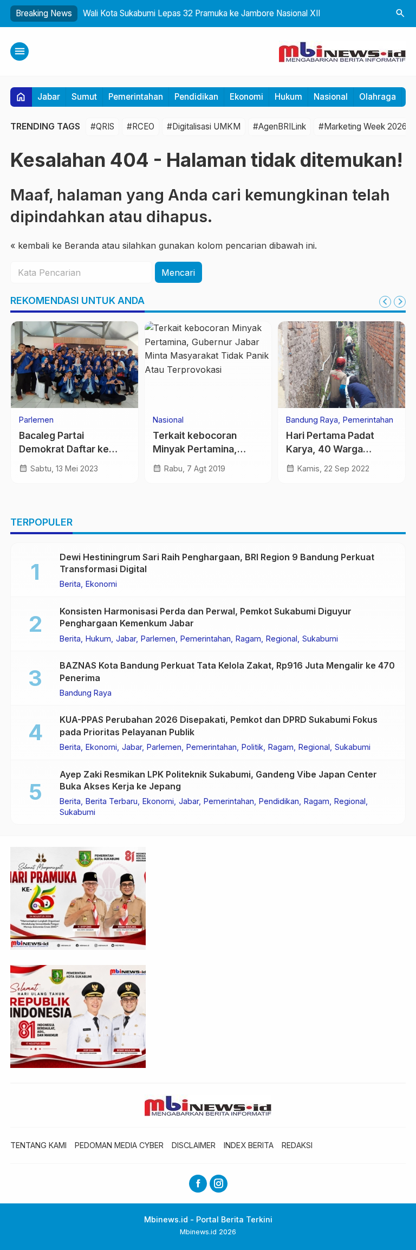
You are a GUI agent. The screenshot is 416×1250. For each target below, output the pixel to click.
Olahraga (377, 97)
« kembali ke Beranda (54, 245)
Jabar (48, 97)
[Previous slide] (385, 302)
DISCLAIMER (194, 1145)
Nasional (331, 97)
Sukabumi (320, 639)
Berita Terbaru (112, 801)
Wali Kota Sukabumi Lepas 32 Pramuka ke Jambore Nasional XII (201, 13)
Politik (252, 747)
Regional (281, 639)
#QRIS (102, 126)
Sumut (84, 97)
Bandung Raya (312, 420)
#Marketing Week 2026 (362, 126)
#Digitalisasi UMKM (203, 126)
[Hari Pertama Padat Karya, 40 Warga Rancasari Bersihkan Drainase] (341, 364)
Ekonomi (246, 97)
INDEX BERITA (249, 1145)
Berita (70, 584)
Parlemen (36, 420)
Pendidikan (196, 97)
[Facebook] (198, 1184)
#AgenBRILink (279, 126)
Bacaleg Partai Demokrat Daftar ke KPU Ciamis (64, 449)
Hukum (288, 97)
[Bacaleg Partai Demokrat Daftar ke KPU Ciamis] (74, 364)
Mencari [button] (178, 272)
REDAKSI (297, 1145)
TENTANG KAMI (38, 1145)
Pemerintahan (135, 97)
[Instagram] (218, 1184)
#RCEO (140, 126)
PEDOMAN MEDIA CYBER (119, 1145)
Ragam (248, 639)
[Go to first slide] (400, 302)
